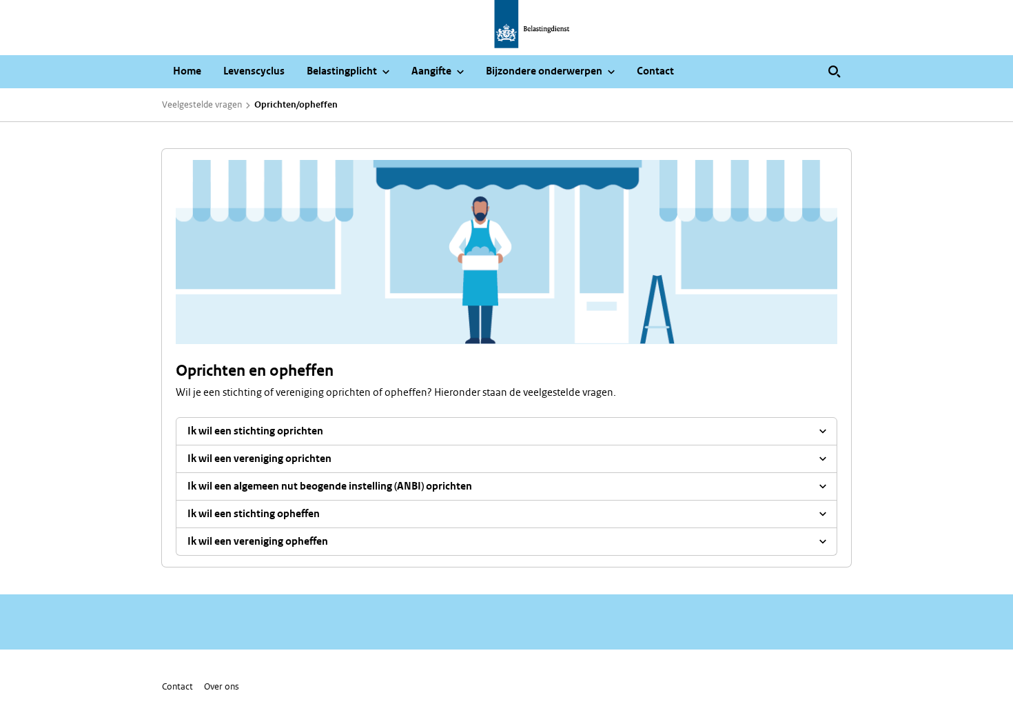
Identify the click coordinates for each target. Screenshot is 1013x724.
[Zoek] (834, 71)
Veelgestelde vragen (202, 104)
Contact (177, 686)
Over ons (221, 686)
